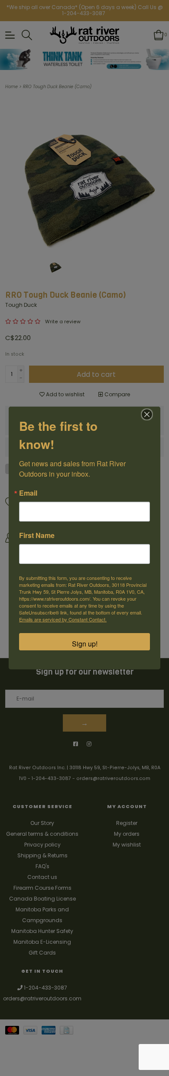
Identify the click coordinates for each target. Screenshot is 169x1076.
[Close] (147, 414)
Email (28, 493)
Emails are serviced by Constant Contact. (63, 619)
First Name (37, 535)
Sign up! (85, 644)
